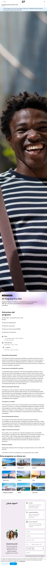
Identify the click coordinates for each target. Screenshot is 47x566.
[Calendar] (43, 548)
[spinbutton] (27, 549)
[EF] (23, 2)
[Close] (45, 559)
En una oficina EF (33, 521)
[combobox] (27, 544)
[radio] (35, 505)
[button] (4, 1)
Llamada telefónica (33, 512)
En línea (31, 503)
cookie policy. (22, 561)
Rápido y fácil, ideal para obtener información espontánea (34, 516)
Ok (13, 563)
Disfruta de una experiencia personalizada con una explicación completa (35, 506)
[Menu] (45, 5)
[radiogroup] (35, 514)
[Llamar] (44, 1)
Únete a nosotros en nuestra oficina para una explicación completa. (35, 525)
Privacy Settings (5, 563)
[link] (9, 5)
